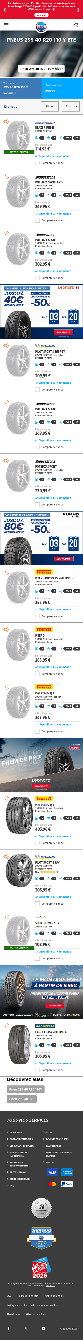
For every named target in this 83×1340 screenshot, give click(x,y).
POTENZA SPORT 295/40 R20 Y (41, 250)
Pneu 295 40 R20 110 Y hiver (41, 69)
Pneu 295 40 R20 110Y (25, 1089)
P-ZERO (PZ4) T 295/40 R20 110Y (41, 703)
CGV (9, 1295)
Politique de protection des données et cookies (33, 1305)
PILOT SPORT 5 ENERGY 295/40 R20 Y (41, 361)
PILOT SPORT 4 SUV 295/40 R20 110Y (41, 873)
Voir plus (41, 15)
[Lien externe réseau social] (8, 1328)
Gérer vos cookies (36, 1314)
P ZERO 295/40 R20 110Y (41, 645)
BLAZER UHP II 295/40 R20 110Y (41, 136)
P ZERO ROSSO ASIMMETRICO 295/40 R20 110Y (41, 588)
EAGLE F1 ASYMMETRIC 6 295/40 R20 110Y (41, 1042)
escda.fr (50, 1286)
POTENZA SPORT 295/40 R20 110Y (41, 419)
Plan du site (13, 1314)
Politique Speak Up (28, 1295)
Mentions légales (54, 1295)
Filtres (49, 106)
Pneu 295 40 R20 (21, 1099)
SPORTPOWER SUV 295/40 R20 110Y (41, 932)
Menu (6, 22)
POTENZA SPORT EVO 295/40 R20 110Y (41, 192)
